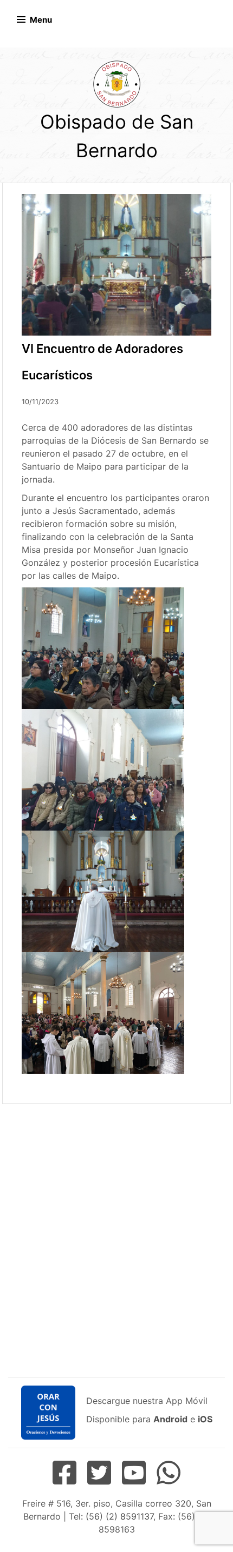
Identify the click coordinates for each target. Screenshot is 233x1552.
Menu (41, 20)
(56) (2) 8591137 (119, 1516)
